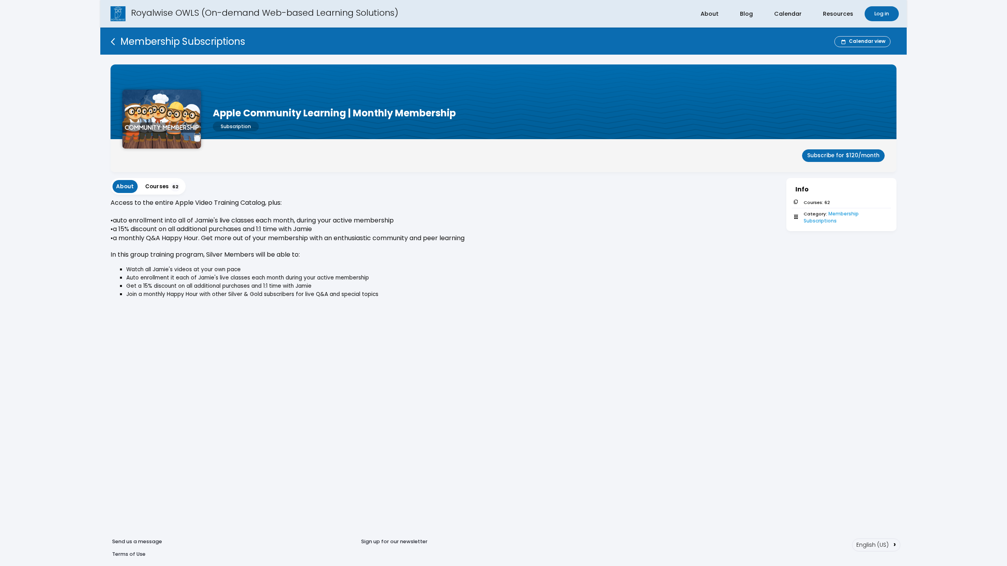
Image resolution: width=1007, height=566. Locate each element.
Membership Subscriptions (832, 217)
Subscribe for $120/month (843, 155)
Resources (838, 14)
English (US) (876, 543)
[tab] (125, 186)
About (710, 14)
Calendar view (867, 41)
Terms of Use (129, 554)
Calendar (788, 14)
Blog (746, 14)
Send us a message (137, 541)
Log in (881, 13)
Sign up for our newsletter (394, 541)
